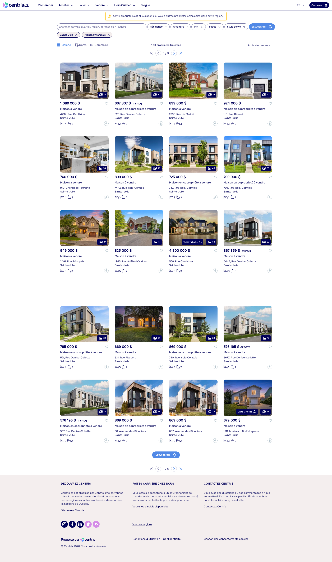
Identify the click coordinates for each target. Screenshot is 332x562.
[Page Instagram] (64, 524)
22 (268, 94)
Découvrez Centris (76, 483)
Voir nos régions (142, 524)
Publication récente (258, 45)
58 (213, 241)
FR (299, 5)
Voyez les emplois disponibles (150, 506)
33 (268, 241)
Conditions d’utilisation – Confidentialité (156, 539)
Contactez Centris (218, 483)
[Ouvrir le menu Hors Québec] (134, 5)
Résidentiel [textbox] (156, 26)
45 (213, 168)
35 (268, 168)
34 (104, 168)
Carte (82, 45)
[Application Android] (96, 524)
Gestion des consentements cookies (226, 539)
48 (159, 168)
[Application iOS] (88, 524)
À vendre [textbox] (178, 26)
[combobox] (101, 26)
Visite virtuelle (190, 242)
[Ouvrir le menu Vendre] (107, 5)
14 (105, 411)
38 (159, 411)
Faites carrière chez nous (153, 483)
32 (104, 338)
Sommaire (101, 45)
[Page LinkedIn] (80, 524)
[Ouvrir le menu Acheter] (71, 5)
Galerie (66, 45)
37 (105, 241)
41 (105, 94)
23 (213, 338)
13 (268, 338)
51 (159, 241)
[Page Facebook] (72, 524)
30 (159, 94)
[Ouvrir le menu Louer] (88, 5)
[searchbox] (99, 27)
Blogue (145, 5)
